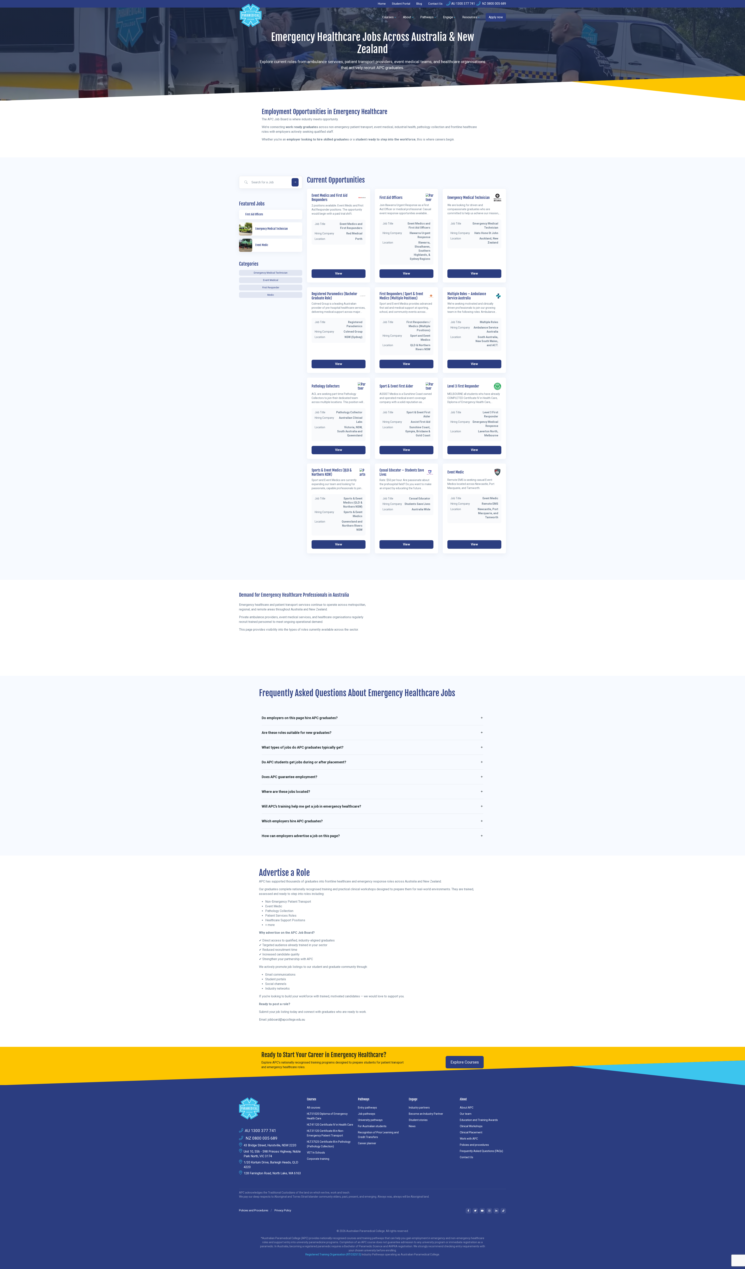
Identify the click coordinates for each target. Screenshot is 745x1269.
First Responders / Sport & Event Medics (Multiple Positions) (401, 296)
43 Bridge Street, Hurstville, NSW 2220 (270, 1145)
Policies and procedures (474, 1144)
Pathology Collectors (326, 386)
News (412, 1126)
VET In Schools (316, 1152)
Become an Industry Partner (426, 1113)
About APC (466, 1107)
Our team (465, 1113)
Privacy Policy (283, 1210)
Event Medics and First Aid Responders (329, 197)
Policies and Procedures (253, 1210)
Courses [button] (388, 17)
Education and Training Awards (479, 1120)
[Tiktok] (503, 1211)
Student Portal (401, 3)
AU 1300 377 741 (463, 3)
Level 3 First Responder (463, 386)
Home (382, 3)
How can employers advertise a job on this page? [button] (301, 836)
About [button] (407, 17)
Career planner (367, 1143)
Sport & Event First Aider (396, 386)
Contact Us (435, 3)
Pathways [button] (427, 17)
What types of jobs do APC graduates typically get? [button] (302, 747)
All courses (313, 1107)
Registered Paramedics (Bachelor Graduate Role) (334, 296)
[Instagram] (489, 1211)
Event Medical (270, 280)
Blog (419, 3)
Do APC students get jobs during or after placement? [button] (304, 762)
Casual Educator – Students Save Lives (401, 472)
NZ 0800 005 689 (493, 3)
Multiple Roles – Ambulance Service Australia (466, 296)
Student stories (418, 1120)
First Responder (270, 287)
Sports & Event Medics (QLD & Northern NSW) (332, 472)
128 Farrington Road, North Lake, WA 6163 (272, 1173)
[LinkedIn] (496, 1211)
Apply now (496, 17)
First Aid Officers (390, 198)
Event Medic (455, 472)
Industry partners (419, 1107)
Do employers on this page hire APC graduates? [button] (300, 718)
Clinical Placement (471, 1132)
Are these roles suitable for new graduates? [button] (296, 733)
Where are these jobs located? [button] (286, 792)
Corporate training (318, 1158)
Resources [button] (469, 17)
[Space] (270, 1108)
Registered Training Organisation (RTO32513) (333, 1254)
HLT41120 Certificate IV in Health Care (330, 1124)
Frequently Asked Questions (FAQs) (481, 1151)
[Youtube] (482, 1211)
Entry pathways (367, 1107)
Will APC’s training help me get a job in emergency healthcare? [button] (311, 806)
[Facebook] (468, 1211)
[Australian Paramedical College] (250, 17)
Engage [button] (448, 17)
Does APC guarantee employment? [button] (289, 777)
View (338, 273)
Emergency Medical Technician (271, 272)
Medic (270, 295)
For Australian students (372, 1126)
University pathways (370, 1120)
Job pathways (366, 1113)
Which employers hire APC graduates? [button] (292, 821)
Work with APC (469, 1138)
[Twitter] (475, 1211)
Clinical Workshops (471, 1126)
